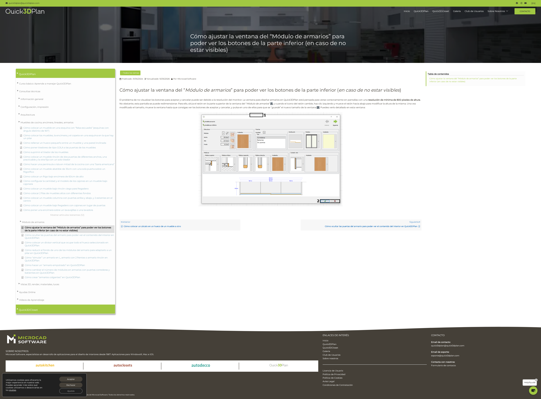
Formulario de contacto (443, 365)
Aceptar (71, 379)
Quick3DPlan (421, 11)
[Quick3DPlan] (25, 11)
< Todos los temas (130, 73)
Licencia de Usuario (333, 370)
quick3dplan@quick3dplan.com (447, 345)
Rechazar (70, 385)
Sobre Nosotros (496, 11)
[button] (65, 73)
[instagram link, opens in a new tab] (521, 3)
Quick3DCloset (440, 11)
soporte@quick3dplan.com (445, 355)
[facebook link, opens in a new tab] (517, 3)
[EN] (533, 3)
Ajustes (71, 391)
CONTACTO (525, 11)
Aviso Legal (328, 381)
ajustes (12, 390)
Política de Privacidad (334, 374)
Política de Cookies (332, 377)
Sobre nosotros (330, 358)
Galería (457, 11)
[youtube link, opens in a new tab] (525, 3)
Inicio (407, 11)
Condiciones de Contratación (338, 385)
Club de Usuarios (474, 11)
